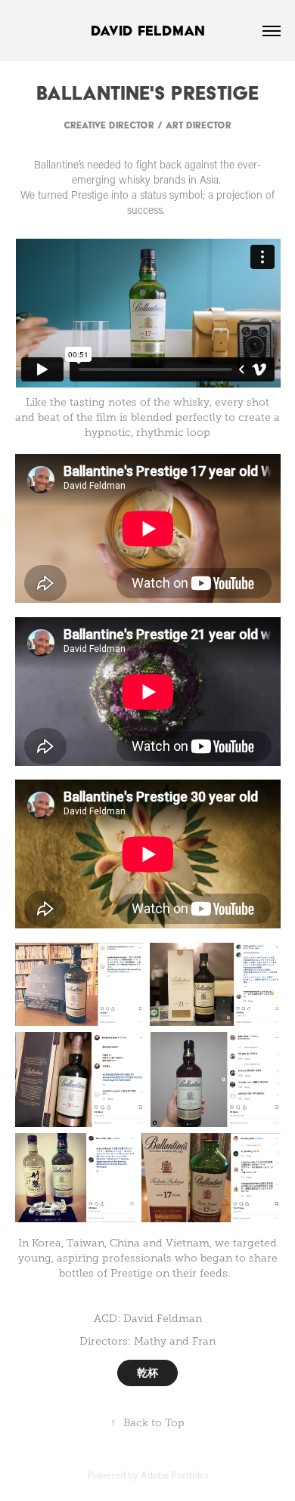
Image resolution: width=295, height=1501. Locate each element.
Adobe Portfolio (174, 1475)
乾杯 (147, 1373)
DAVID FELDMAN (148, 30)
